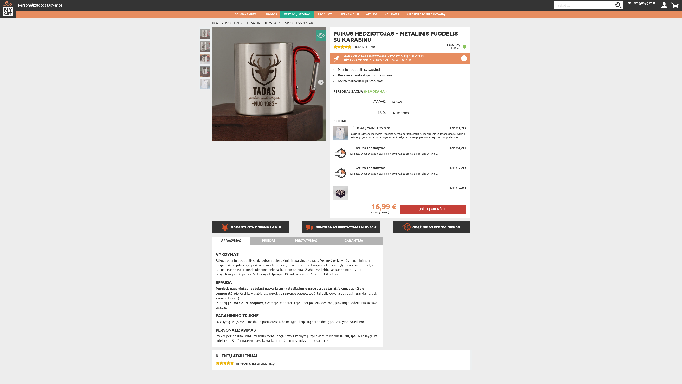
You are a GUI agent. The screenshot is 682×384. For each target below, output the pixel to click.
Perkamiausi (349, 14)
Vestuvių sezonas (297, 14)
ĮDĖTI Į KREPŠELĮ (432, 209)
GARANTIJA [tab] (353, 241)
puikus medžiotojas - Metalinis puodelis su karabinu (280, 23)
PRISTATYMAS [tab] (306, 241)
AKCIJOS (371, 14)
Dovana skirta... (246, 14)
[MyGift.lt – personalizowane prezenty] (8, 9)
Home (216, 23)
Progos (271, 14)
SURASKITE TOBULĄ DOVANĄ (425, 14)
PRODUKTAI (325, 14)
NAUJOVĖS (392, 14)
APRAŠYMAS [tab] (231, 241)
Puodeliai (232, 23)
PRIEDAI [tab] (268, 241)
